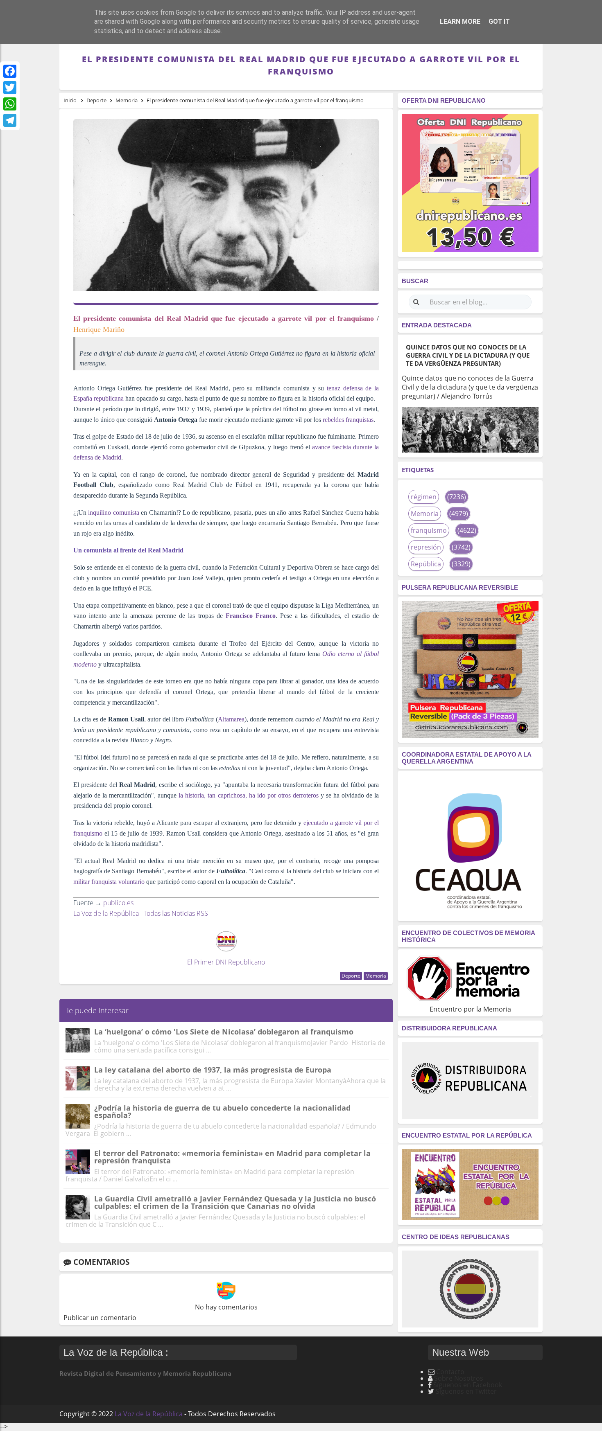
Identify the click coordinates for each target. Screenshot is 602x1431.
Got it (499, 21)
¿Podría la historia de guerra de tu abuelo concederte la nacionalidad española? (222, 1111)
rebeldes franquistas (348, 419)
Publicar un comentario (99, 1317)
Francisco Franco (251, 615)
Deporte (351, 975)
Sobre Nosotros (458, 1378)
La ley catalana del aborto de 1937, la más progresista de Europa (212, 1070)
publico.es (118, 902)
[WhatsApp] (10, 104)
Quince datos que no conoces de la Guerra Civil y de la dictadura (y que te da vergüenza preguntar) (468, 355)
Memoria (375, 975)
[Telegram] (10, 120)
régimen (424, 496)
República (426, 563)
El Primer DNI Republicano (226, 962)
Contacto (450, 1371)
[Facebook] (10, 71)
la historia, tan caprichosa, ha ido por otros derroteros (249, 795)
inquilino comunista (113, 512)
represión (426, 547)
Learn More (460, 21)
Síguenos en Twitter (466, 1391)
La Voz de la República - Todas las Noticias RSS (140, 913)
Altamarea (231, 719)
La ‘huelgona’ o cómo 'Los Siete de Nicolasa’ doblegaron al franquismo (223, 1032)
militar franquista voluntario (109, 881)
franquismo (429, 530)
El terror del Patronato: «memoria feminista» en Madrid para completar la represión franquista (232, 1156)
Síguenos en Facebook (467, 1384)
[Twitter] (10, 87)
